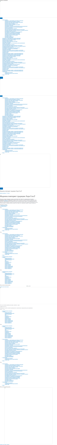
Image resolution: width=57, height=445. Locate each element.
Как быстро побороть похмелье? (10, 23)
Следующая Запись (3, 206)
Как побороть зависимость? (9, 36)
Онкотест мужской (8, 265)
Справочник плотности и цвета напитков (11, 73)
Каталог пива (7, 229)
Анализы (4, 257)
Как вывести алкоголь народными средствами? (12, 24)
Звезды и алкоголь (3, 193)
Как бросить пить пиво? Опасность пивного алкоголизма (14, 22)
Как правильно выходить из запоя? (10, 220)
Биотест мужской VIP (8, 268)
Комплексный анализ (8, 259)
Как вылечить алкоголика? (9, 25)
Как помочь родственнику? (9, 37)
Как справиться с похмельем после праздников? (12, 32)
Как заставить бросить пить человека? (11, 28)
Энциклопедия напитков (9, 72)
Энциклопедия (5, 71)
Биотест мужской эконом (9, 281)
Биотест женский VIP (8, 267)
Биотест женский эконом (9, 266)
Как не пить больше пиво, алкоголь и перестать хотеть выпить (15, 29)
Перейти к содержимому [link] (4, 0)
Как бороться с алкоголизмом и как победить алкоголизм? (14, 20)
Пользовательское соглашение (7, 256)
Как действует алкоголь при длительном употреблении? (13, 216)
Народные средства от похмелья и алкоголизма (12, 34)
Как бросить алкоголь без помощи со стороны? (12, 21)
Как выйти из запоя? (8, 35)
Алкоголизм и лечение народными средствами (12, 33)
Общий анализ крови (8, 258)
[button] (28, 232)
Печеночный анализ (8, 262)
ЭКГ (5, 260)
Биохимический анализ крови (9, 273)
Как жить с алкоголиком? (9, 27)
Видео (3, 74)
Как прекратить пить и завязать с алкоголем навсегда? (13, 31)
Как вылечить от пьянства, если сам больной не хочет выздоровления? (16, 26)
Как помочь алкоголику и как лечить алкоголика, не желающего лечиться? (16, 30)
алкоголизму (6, 200)
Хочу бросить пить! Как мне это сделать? (11, 224)
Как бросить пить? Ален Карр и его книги (11, 212)
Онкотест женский (8, 264)
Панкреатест (7, 277)
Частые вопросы (5, 97)
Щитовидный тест (8, 263)
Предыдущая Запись (3, 205)
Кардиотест (7, 261)
